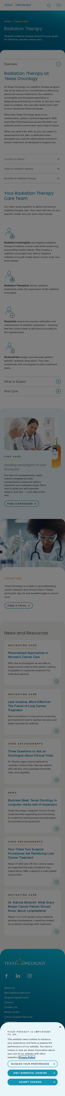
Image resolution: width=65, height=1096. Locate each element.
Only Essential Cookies (30, 1073)
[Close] (60, 1027)
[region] (32, 1059)
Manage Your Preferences (30, 1064)
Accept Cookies (30, 1082)
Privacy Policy (27, 1057)
